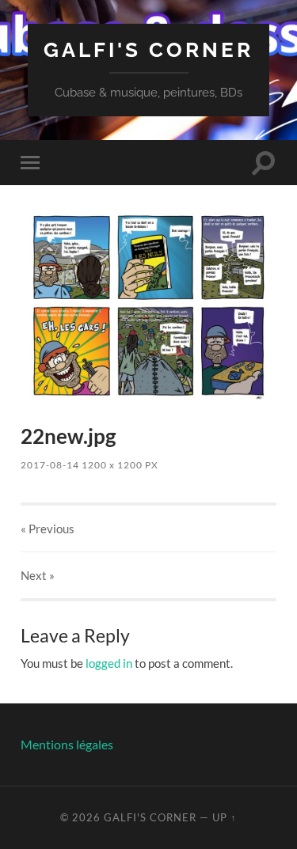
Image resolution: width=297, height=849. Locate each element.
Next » (38, 575)
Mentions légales (67, 744)
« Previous (47, 528)
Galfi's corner (148, 49)
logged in (109, 663)
